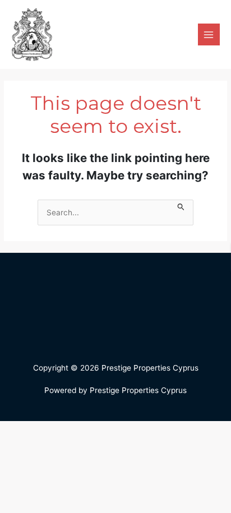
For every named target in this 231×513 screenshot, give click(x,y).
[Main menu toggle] (209, 34)
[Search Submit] (181, 205)
